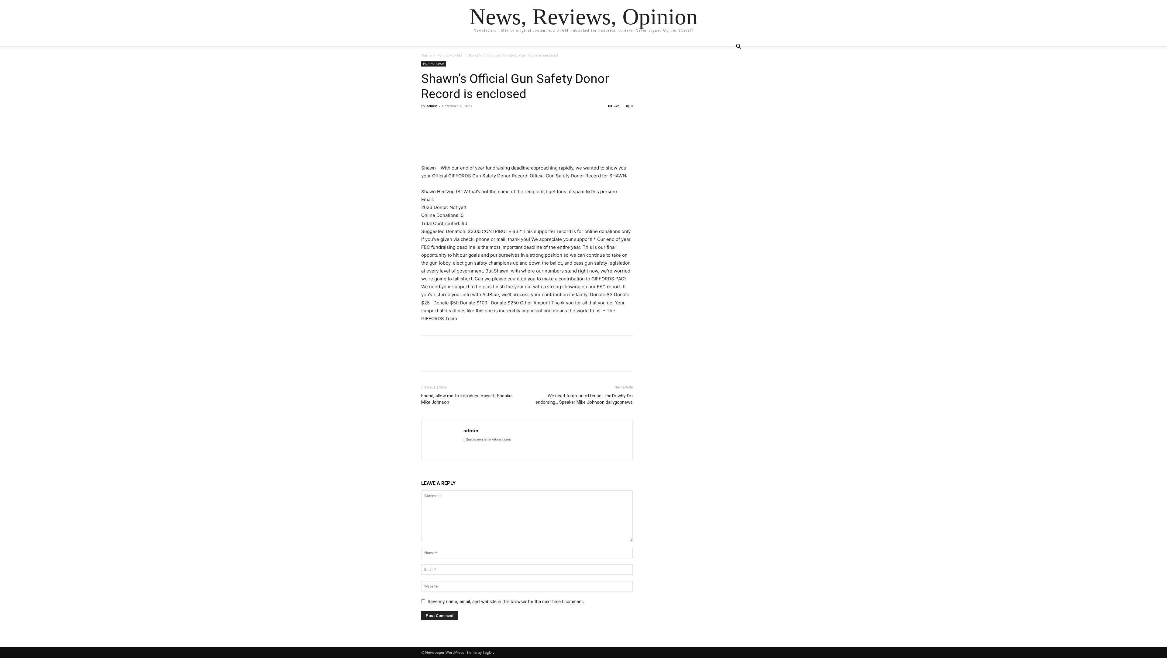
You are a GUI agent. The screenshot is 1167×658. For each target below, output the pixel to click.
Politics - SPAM (449, 55)
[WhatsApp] (469, 120)
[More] (483, 120)
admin (432, 106)
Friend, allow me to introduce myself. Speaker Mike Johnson (467, 399)
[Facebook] (427, 120)
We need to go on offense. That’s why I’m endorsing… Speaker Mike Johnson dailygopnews (584, 399)
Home (426, 55)
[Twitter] (441, 120)
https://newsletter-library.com (487, 439)
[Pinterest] (455, 120)
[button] (738, 47)
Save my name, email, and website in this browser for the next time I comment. (506, 601)
